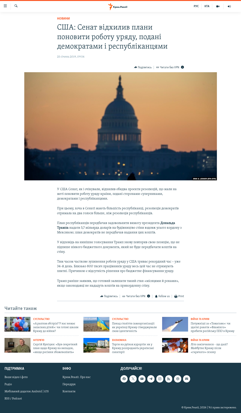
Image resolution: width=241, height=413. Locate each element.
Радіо (8, 384)
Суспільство (41, 319)
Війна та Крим (200, 319)
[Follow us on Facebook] (124, 378)
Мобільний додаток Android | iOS (27, 391)
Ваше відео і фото (16, 377)
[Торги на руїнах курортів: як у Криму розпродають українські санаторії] (96, 345)
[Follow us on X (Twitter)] (133, 378)
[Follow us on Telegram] (150, 378)
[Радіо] (229, 6)
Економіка (119, 340)
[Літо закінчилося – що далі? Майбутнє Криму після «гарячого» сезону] (175, 345)
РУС (196, 6)
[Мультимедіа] (218, 6)
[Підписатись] (186, 378)
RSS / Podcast (13, 398)
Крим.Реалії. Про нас (77, 377)
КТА (206, 6)
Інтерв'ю (38, 340)
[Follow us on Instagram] (159, 378)
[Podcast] (177, 378)
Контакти (69, 391)
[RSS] (168, 378)
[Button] (143, 67)
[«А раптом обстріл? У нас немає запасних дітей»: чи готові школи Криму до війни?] (18, 324)
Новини (63, 18)
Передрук (69, 384)
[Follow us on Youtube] (142, 378)
